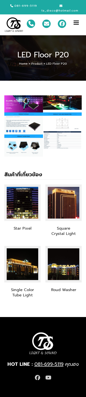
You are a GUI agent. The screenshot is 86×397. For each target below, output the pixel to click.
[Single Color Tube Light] (22, 264)
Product (37, 63)
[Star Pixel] (22, 203)
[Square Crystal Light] (63, 203)
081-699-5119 (49, 364)
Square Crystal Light (63, 231)
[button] (77, 22)
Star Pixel (23, 228)
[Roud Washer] (63, 264)
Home (23, 63)
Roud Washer (63, 290)
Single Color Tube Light (22, 292)
